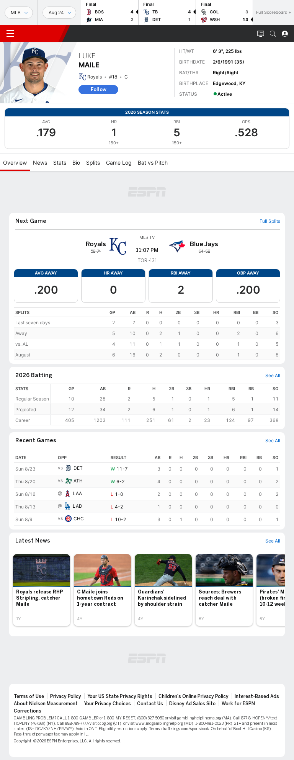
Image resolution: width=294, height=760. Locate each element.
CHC (79, 518)
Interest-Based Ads (257, 696)
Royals (94, 77)
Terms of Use (29, 696)
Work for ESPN (238, 703)
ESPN (41, 33)
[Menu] (10, 33)
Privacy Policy (65, 696)
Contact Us (150, 703)
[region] (147, 333)
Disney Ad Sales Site (192, 703)
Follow (98, 89)
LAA (77, 493)
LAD (77, 506)
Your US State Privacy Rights (119, 696)
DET (78, 468)
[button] (273, 34)
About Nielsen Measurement (46, 703)
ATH (78, 481)
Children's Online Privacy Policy (193, 696)
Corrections (27, 711)
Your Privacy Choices (107, 703)
